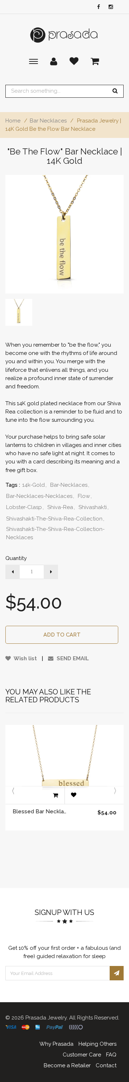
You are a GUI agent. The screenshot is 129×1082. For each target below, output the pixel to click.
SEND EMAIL (72, 658)
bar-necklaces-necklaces (40, 496)
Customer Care (82, 1054)
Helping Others (97, 1044)
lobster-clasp (25, 507)
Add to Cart (62, 635)
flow (85, 496)
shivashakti (93, 507)
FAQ (111, 1054)
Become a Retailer (67, 1065)
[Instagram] (109, 7)
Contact (106, 1065)
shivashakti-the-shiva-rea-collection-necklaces (55, 533)
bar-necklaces (69, 485)
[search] (115, 91)
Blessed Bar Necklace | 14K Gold (41, 811)
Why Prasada (56, 1044)
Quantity (16, 558)
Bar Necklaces (48, 120)
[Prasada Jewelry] (64, 35)
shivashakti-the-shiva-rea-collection (55, 518)
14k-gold (34, 485)
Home (12, 120)
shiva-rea (61, 507)
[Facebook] (97, 7)
